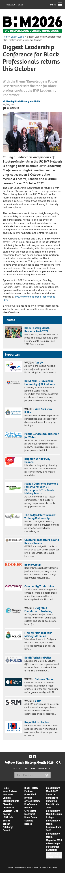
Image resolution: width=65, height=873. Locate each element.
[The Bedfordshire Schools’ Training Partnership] (13, 519)
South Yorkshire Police (37, 657)
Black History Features (31, 789)
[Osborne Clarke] (13, 682)
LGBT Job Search (8, 818)
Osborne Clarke (44, 679)
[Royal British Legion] (13, 727)
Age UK (39, 362)
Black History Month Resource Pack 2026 (53, 825)
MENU (53, 4)
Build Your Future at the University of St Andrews (39, 382)
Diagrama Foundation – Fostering (38, 609)
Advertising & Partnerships (53, 845)
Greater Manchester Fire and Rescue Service (41, 541)
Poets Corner (31, 817)
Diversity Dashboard (8, 805)
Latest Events (17, 37)
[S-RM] (13, 702)
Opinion (7, 797)
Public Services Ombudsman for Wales (41, 435)
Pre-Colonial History (31, 805)
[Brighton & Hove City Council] (13, 462)
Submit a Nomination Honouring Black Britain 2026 (52, 801)
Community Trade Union (39, 586)
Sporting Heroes (28, 822)
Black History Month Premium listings (54, 814)
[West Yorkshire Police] (13, 412)
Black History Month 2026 (53, 789)
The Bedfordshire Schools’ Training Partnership (40, 516)
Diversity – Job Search (10, 812)
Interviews (8, 794)
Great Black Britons (30, 796)
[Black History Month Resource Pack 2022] (13, 332)
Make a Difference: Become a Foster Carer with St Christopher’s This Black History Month (41, 488)
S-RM (38, 701)
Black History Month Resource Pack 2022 (37, 329)
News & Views (10, 791)
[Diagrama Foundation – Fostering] (13, 610)
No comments (13, 107)
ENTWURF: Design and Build (44, 867)
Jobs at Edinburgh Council (8, 827)
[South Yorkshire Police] (13, 660)
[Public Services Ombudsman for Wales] (13, 435)
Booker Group (32, 565)
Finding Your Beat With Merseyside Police (38, 634)
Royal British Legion (36, 722)
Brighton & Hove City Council (37, 460)
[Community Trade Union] (13, 587)
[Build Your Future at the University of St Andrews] (13, 383)
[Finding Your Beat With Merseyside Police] (13, 635)
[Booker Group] (13, 564)
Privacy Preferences (54, 855)
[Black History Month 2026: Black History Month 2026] (32, 24)
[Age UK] (13, 366)
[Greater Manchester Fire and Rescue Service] (13, 540)
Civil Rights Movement (30, 812)
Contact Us (51, 850)
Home (6, 37)
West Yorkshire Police (38, 410)
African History (32, 801)
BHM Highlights (11, 801)
